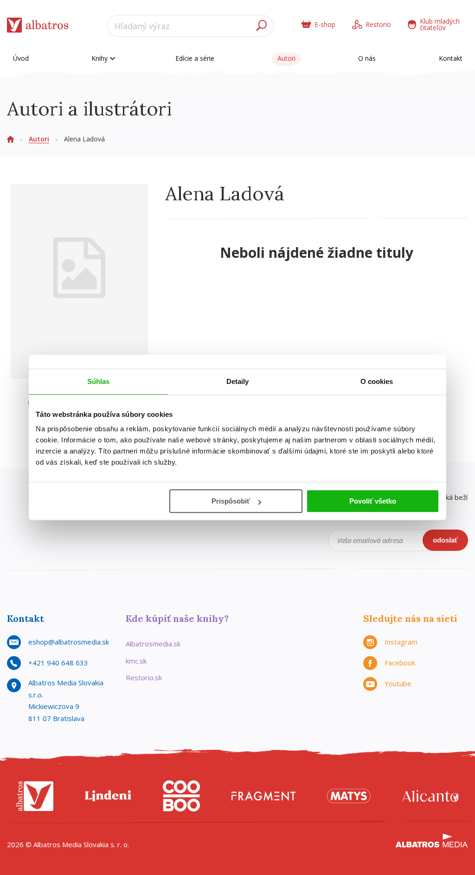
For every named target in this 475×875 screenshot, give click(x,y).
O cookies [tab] (376, 381)
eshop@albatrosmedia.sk (68, 641)
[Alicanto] (430, 796)
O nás (367, 58)
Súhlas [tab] (98, 381)
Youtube (398, 683)
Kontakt (450, 58)
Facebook (400, 662)
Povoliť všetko (372, 501)
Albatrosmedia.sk (153, 643)
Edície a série (194, 58)
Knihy (100, 58)
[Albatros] (35, 796)
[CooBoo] (181, 796)
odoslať (445, 540)
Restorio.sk (144, 677)
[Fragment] (263, 796)
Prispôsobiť (231, 501)
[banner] (38, 27)
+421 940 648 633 (58, 662)
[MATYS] (349, 796)
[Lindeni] (108, 796)
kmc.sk (136, 660)
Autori (286, 58)
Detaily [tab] (237, 381)
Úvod (21, 58)
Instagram (401, 641)
